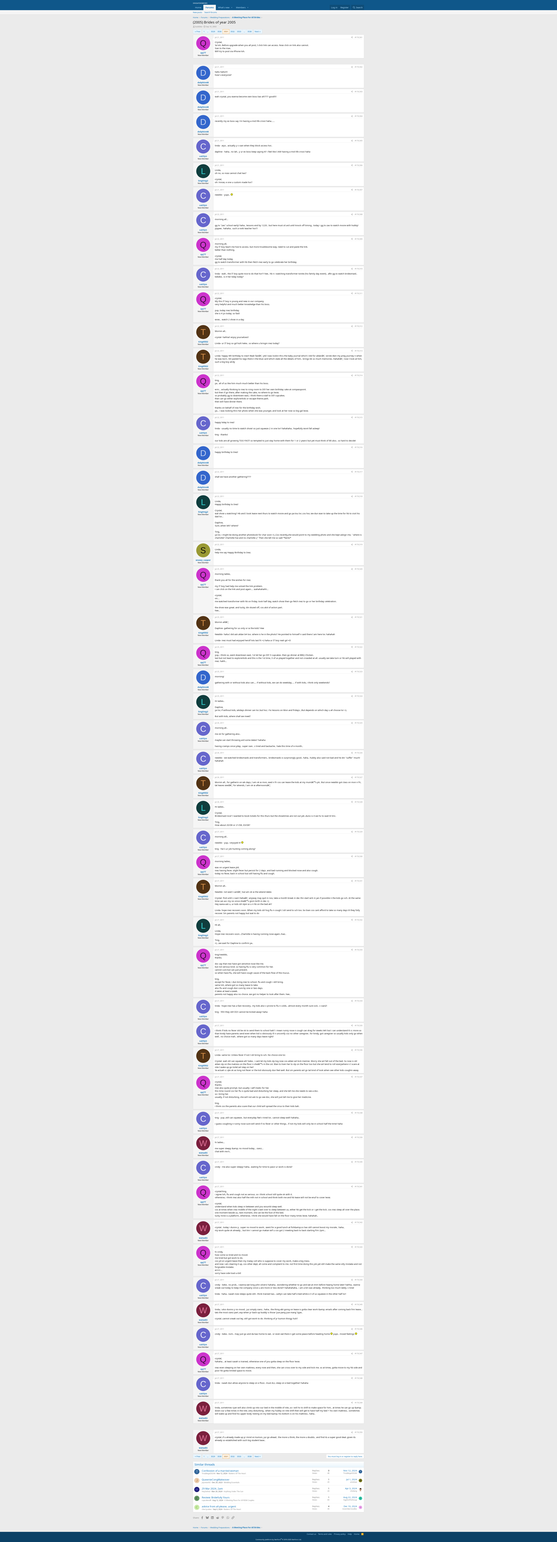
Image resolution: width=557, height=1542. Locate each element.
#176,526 (358, 753)
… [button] (207, 31)
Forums (210, 7)
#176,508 (358, 214)
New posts (197, 12)
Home (198, 7)
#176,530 (358, 856)
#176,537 (358, 1077)
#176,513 (358, 351)
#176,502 (358, 67)
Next (257, 31)
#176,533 (358, 950)
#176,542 (358, 1222)
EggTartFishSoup (350, 1500)
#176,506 (358, 165)
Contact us (311, 1534)
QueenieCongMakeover (215, 1479)
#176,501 (358, 37)
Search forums (210, 12)
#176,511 (358, 293)
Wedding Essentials (231, 1482)
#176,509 (358, 239)
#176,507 (358, 190)
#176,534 (358, 1001)
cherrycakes (207, 1509)
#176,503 (358, 91)
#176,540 (358, 1162)
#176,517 (358, 472)
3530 (219, 31)
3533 (239, 31)
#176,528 (358, 802)
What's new (223, 7)
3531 (226, 31)
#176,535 (358, 1025)
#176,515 (358, 417)
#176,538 (358, 1113)
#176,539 (358, 1137)
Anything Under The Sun (233, 1491)
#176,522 (358, 647)
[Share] (352, 37)
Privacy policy (340, 1534)
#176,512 (358, 326)
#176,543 (358, 1247)
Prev (198, 31)
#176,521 (358, 617)
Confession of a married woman (220, 1470)
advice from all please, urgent (219, 1506)
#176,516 (358, 447)
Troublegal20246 (208, 1473)
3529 (213, 31)
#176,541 (358, 1186)
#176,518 (358, 496)
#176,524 (358, 696)
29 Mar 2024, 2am (212, 1488)
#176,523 (358, 671)
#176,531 (358, 881)
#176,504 (358, 116)
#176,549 (358, 1402)
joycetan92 (206, 1482)
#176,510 (358, 268)
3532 (232, 31)
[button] (232, 7)
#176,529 (358, 831)
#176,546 (358, 1329)
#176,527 (358, 777)
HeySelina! (206, 1491)
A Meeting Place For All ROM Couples (239, 1500)
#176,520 (358, 569)
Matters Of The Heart (237, 1473)
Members (241, 7)
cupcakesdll (206, 1500)
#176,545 (358, 1304)
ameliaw (353, 1482)
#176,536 (358, 1050)
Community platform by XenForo (279, 1539)
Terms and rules (325, 1534)
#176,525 (358, 723)
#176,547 (358, 1353)
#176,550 (358, 1432)
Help (350, 1534)
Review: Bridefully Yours (215, 1497)
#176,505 (358, 140)
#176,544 (358, 1280)
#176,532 (358, 920)
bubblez (198, 26)
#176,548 (358, 1378)
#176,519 (358, 544)
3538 (249, 31)
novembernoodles (349, 1509)
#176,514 (358, 375)
